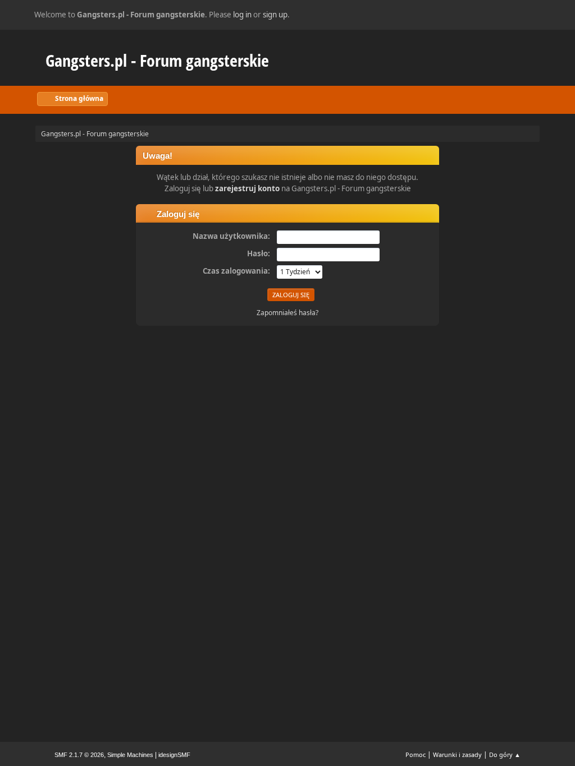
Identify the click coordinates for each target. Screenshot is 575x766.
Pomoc (415, 754)
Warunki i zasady (457, 754)
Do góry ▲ (505, 754)
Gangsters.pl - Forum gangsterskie (157, 60)
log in (242, 15)
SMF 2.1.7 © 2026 (79, 754)
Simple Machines (130, 754)
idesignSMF (174, 754)
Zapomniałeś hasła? (287, 312)
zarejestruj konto (247, 188)
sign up (275, 15)
